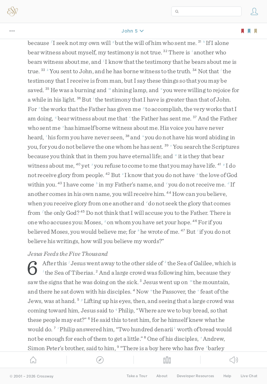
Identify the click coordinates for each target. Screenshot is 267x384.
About (161, 376)
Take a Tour (137, 376)
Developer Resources (195, 376)
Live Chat (249, 376)
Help (227, 376)
